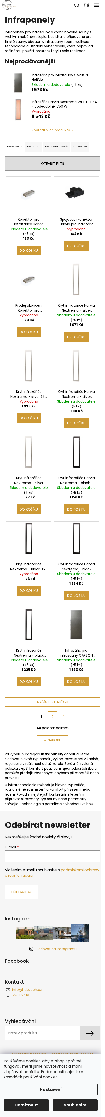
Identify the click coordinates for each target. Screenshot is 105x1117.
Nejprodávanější (56, 146)
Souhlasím (75, 1105)
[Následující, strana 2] (52, 716)
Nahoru (54, 740)
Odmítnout (26, 1105)
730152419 (20, 995)
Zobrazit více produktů (51, 130)
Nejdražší (33, 146)
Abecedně (80, 146)
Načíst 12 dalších (52, 702)
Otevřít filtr (52, 163)
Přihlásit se (21, 891)
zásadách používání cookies (31, 1077)
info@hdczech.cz (27, 989)
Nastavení (51, 1089)
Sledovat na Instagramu (56, 948)
